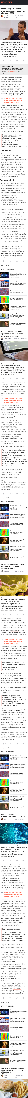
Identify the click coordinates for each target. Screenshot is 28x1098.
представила (16, 245)
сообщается (15, 631)
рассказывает (12, 889)
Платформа (17, 988)
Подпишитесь (11, 71)
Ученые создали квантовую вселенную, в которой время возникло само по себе (13, 100)
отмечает (7, 421)
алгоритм (18, 486)
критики (22, 187)
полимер (4, 726)
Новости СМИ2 (4, 265)
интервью (11, 90)
